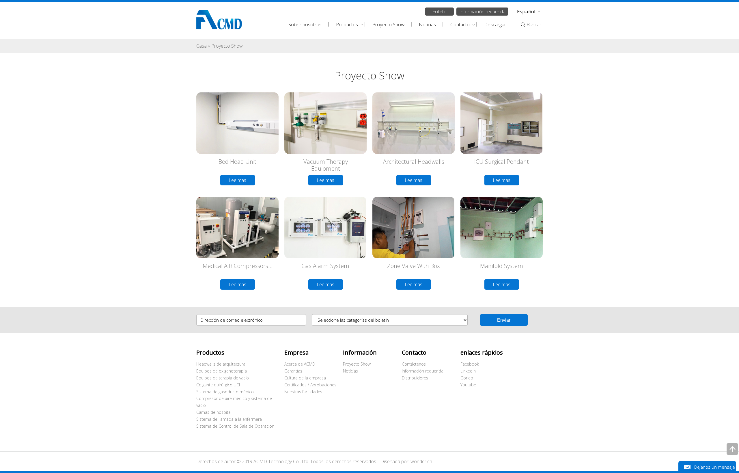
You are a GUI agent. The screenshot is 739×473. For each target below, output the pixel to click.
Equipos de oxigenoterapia (221, 371)
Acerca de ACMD (299, 364)
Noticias (350, 371)
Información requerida (482, 11)
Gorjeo (466, 378)
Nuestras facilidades (303, 391)
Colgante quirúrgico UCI (218, 385)
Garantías (293, 371)
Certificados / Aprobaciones (310, 385)
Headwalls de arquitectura (220, 364)
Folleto (439, 11)
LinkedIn (468, 371)
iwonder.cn (421, 461)
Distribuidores (415, 378)
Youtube (468, 385)
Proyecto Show (357, 364)
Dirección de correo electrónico (232, 320)
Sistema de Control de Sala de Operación (235, 426)
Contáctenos (414, 364)
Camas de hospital (214, 412)
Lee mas (237, 180)
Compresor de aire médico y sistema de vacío (234, 402)
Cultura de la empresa (305, 378)
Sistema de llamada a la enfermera (229, 419)
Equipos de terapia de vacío (222, 378)
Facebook (469, 364)
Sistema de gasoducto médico (225, 391)
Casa (201, 46)
